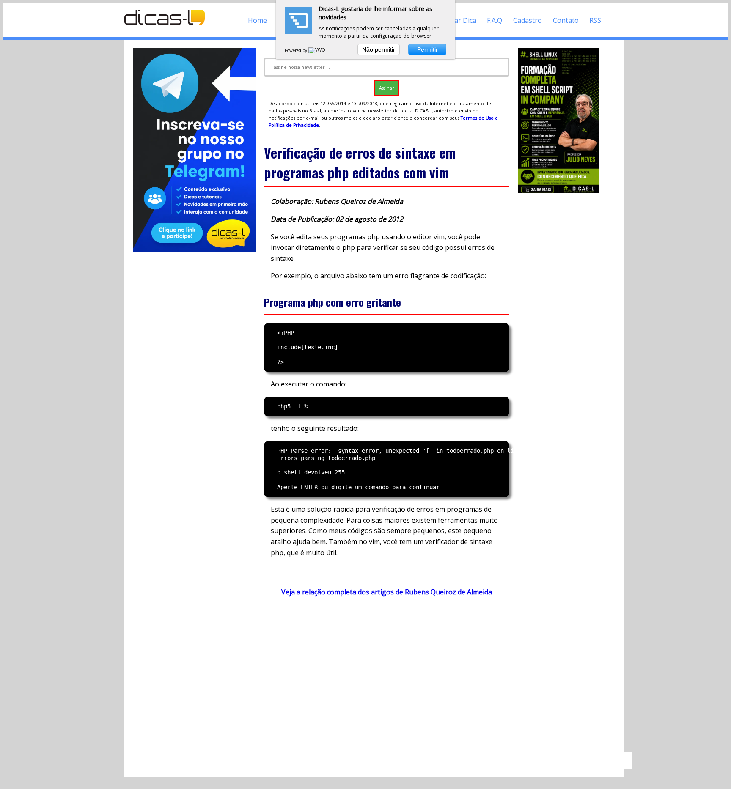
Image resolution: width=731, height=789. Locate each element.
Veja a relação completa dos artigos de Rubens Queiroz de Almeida (386, 592)
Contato (566, 20)
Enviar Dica (458, 20)
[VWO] (317, 50)
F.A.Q (494, 20)
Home (257, 20)
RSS (595, 20)
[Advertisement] (386, 678)
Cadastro (527, 20)
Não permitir (378, 49)
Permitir (427, 49)
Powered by (296, 50)
